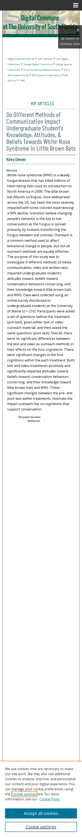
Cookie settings (24, 794)
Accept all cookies (41, 813)
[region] (41, 799)
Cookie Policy (49, 799)
